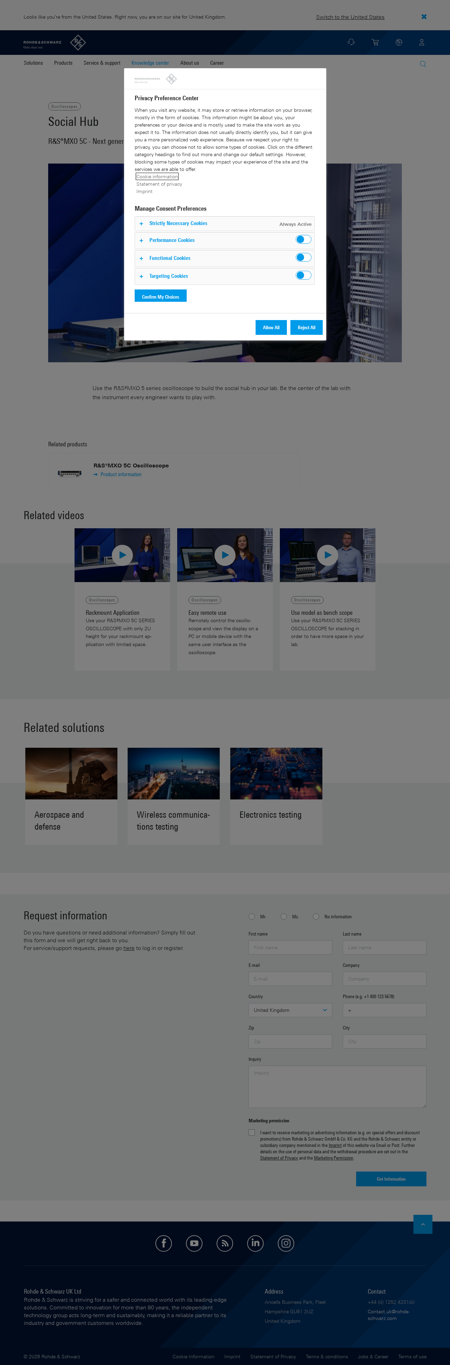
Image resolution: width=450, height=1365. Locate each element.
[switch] (303, 239)
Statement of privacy (159, 184)
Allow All (271, 327)
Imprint (144, 191)
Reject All (306, 327)
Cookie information (157, 176)
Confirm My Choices (160, 297)
